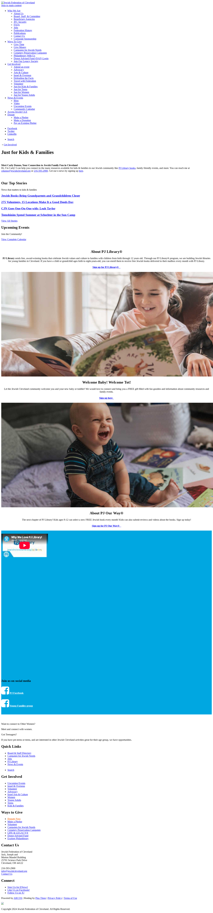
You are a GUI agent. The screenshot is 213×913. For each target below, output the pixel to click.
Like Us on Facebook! (18, 890)
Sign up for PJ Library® (106, 267)
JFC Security (20, 22)
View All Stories (9, 220)
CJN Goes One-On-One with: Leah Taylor (28, 208)
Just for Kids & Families (26, 86)
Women (11, 797)
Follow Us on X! (15, 892)
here (81, 171)
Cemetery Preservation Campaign (30, 53)
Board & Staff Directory (19, 753)
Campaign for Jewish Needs (27, 50)
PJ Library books (127, 168)
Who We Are (13, 10)
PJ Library (12, 761)
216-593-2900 (41, 171)
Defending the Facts (24, 78)
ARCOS (18, 898)
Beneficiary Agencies (24, 19)
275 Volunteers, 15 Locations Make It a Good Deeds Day (37, 202)
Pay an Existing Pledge (25, 123)
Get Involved (13, 64)
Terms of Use (70, 898)
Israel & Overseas (22, 75)
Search (10, 139)
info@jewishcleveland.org (14, 871)
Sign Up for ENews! (17, 887)
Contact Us (19, 36)
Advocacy (19, 69)
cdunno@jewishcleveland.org (16, 171)
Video (17, 103)
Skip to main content (11, 5)
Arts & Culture (21, 72)
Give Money (20, 47)
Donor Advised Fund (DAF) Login (31, 58)
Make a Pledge (21, 117)
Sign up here (106, 398)
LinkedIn (12, 134)
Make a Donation (22, 120)
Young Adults (14, 800)
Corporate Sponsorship (25, 38)
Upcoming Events (22, 106)
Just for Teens (20, 89)
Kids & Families (15, 805)
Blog (16, 100)
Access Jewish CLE (17, 112)
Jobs (16, 27)
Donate (11, 114)
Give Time (19, 44)
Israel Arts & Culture (17, 794)
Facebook (12, 128)
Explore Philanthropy (18, 838)
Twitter (11, 131)
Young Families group (21, 705)
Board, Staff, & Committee (27, 16)
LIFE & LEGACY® (17, 833)
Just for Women (21, 92)
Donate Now (14, 818)
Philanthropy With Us (24, 55)
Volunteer (18, 83)
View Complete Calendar (13, 239)
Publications (20, 33)
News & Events (15, 97)
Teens (10, 803)
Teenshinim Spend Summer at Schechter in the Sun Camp (38, 215)
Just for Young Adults (24, 95)
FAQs (17, 24)
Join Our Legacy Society (26, 61)
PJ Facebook (16, 693)
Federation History (23, 30)
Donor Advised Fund (17, 835)
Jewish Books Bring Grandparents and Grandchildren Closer (40, 195)
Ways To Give (14, 41)
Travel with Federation (25, 81)
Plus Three (40, 898)
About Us (18, 13)
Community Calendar (24, 109)
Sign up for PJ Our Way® (106, 525)
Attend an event (21, 67)
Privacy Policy (55, 898)
